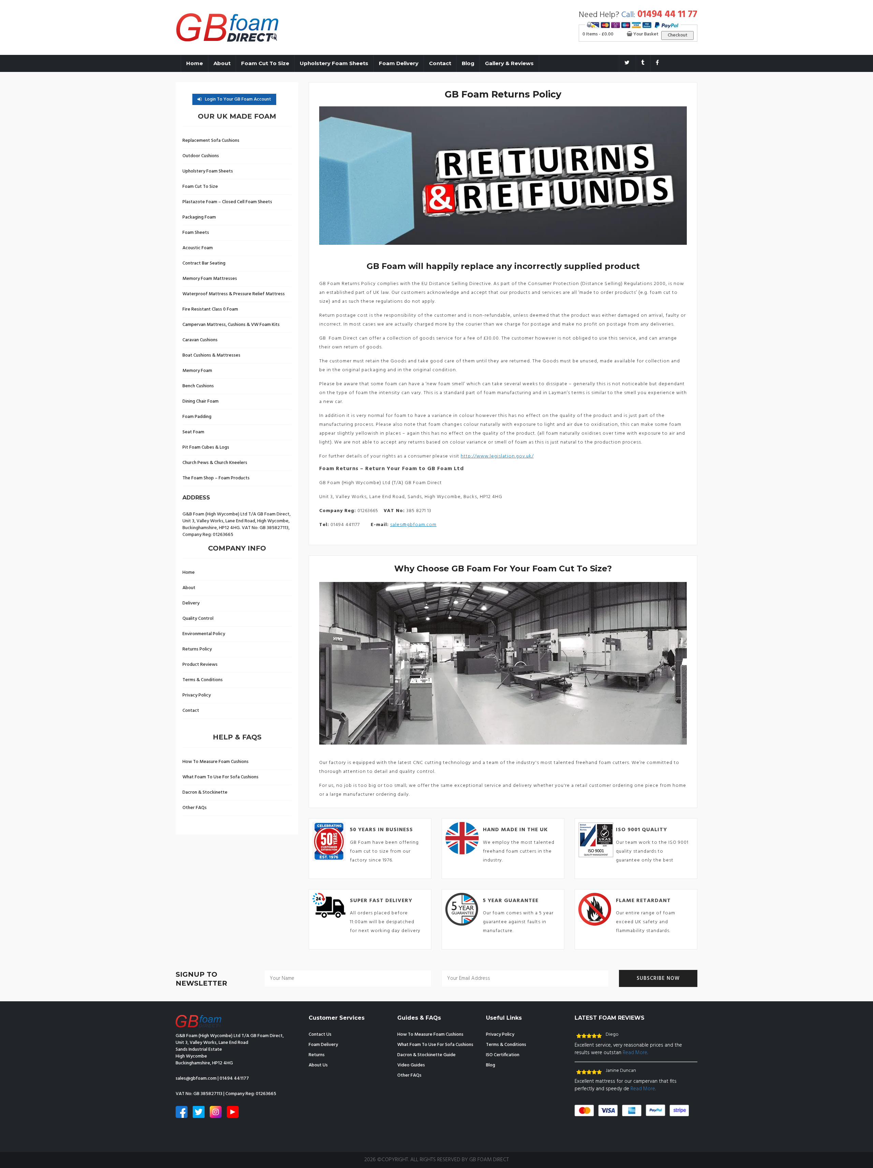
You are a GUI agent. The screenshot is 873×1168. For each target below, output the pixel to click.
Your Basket (645, 34)
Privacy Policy (196, 695)
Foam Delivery (398, 63)
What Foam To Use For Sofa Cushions (220, 777)
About (222, 63)
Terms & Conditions (202, 680)
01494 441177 (234, 1078)
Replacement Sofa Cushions (210, 141)
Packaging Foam (199, 217)
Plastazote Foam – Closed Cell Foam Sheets (227, 202)
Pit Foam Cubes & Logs (205, 447)
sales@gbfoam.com (413, 525)
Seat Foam (193, 432)
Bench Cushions (198, 386)
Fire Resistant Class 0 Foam (210, 309)
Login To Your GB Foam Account (238, 99)
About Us (318, 1065)
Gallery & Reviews (509, 63)
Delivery (190, 603)
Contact (440, 63)
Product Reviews (200, 665)
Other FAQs (194, 808)
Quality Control (197, 619)
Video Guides (411, 1065)
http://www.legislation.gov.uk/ (497, 456)
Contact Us (320, 1034)
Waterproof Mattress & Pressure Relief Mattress (233, 294)
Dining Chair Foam (200, 401)
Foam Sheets (195, 233)
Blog (468, 63)
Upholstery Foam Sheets (334, 63)
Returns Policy (197, 649)
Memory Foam (197, 371)
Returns (317, 1055)
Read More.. (635, 1053)
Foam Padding (196, 417)
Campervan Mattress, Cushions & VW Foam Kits (231, 325)
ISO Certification (502, 1055)
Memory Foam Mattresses (209, 279)
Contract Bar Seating (203, 263)
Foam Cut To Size (265, 63)
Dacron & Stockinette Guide (426, 1055)
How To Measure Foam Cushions (215, 762)
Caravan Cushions (200, 340)
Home (194, 63)
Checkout (677, 35)
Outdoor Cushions (200, 156)
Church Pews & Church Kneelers (214, 463)
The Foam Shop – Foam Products (216, 478)
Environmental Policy (203, 634)
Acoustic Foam (197, 248)
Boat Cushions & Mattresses (211, 355)
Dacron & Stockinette (204, 792)
